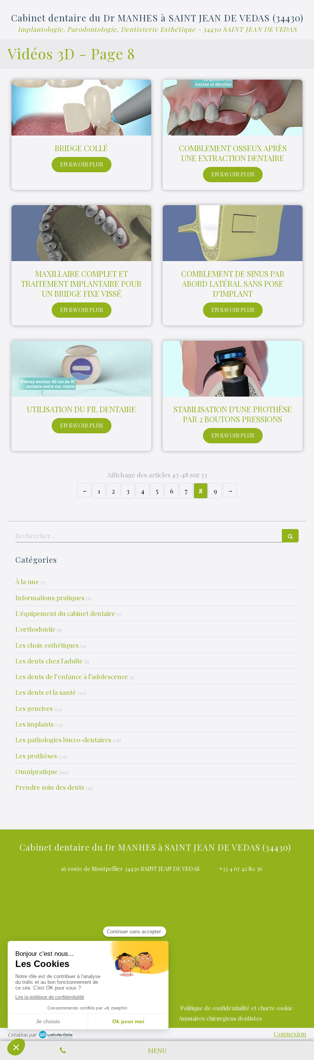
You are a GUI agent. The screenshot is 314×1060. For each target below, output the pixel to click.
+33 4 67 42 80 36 (240, 868)
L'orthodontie (35, 629)
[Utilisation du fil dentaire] (81, 369)
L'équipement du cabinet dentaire (65, 613)
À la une (27, 581)
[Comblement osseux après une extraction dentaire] (233, 108)
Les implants (34, 724)
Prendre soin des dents (49, 787)
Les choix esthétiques (47, 645)
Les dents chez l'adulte (49, 661)
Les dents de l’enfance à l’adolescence (71, 676)
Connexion (290, 1033)
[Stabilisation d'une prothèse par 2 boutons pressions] (233, 369)
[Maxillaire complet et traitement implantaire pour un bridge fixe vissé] (81, 233)
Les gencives (34, 708)
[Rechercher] (290, 535)
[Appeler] (63, 1050)
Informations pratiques (50, 597)
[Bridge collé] (81, 108)
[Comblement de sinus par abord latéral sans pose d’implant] (233, 233)
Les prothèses (36, 755)
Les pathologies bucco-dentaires (63, 739)
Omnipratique (36, 771)
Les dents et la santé (45, 692)
